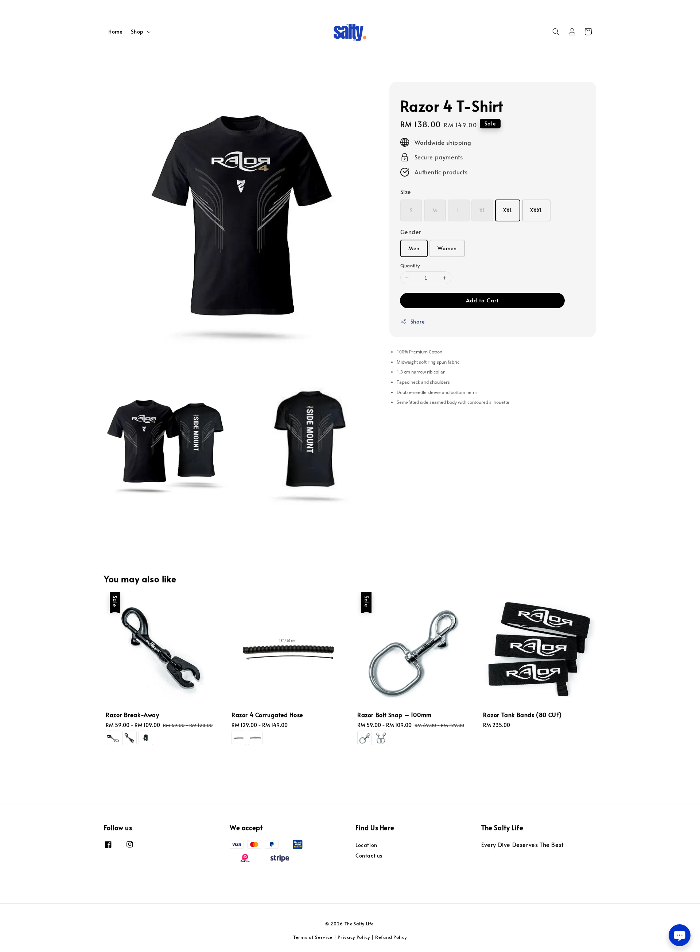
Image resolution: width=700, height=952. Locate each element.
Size (405, 191)
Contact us (368, 855)
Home (115, 31)
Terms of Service (312, 937)
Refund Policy (391, 937)
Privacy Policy (354, 937)
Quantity (410, 265)
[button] (556, 32)
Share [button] (418, 321)
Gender (411, 232)
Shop (137, 31)
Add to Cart (482, 300)
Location (366, 845)
